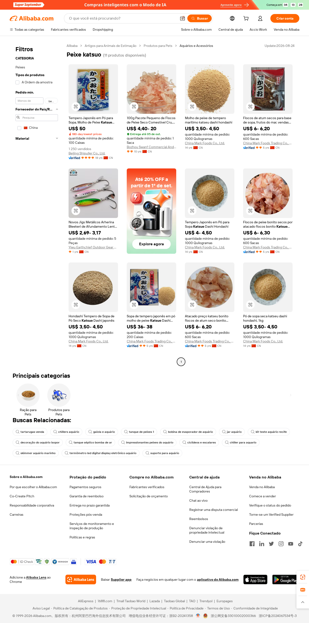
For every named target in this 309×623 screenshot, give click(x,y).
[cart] (247, 19)
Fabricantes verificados (146, 487)
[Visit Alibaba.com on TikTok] (300, 544)
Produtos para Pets (158, 46)
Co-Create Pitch (22, 496)
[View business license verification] (198, 615)
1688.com (105, 601)
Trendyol (205, 601)
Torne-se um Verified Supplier (271, 514)
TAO (192, 601)
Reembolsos (198, 519)
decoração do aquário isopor (40, 442)
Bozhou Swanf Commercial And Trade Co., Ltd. (151, 147)
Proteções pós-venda (86, 514)
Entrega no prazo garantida (90, 505)
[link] (302, 577)
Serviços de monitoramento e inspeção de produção (92, 526)
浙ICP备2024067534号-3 (278, 616)
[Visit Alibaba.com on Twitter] (271, 544)
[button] (182, 18)
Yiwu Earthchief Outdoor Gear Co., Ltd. (93, 247)
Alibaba (72, 46)
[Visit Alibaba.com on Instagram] (281, 544)
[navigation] (37, 204)
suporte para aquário (164, 453)
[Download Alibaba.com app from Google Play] (285, 579)
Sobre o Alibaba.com (26, 477)
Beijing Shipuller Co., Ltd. (87, 153)
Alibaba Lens (36, 577)
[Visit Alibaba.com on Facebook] (252, 544)
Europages (225, 601)
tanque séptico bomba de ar (93, 442)
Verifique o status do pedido (270, 505)
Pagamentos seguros (85, 487)
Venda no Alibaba (262, 487)
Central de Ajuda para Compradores (205, 489)
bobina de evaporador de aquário (190, 432)
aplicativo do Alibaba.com (218, 579)
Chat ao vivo (198, 500)
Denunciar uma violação (207, 541)
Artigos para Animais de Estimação (110, 46)
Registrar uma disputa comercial (213, 510)
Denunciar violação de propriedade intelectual (206, 530)
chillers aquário (68, 432)
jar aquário (234, 432)
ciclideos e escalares (201, 442)
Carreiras (16, 514)
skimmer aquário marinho (38, 453)
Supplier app (121, 579)
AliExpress (85, 601)
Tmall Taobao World (130, 601)
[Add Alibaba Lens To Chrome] (80, 579)
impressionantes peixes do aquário (149, 442)
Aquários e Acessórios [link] (196, 46)
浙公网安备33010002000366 (233, 616)
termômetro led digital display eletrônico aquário (103, 453)
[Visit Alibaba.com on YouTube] (291, 544)
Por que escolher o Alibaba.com (33, 487)
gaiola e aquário (104, 432)
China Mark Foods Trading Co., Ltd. (268, 143)
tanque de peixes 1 (141, 432)
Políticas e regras (82, 537)
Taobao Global (174, 601)
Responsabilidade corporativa (32, 505)
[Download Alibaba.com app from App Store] (255, 579)
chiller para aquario (243, 442)
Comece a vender (262, 496)
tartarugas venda (32, 432)
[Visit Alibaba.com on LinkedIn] (262, 544)
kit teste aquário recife (271, 432)
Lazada (154, 601)
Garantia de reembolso (87, 496)
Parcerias (256, 524)
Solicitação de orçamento (148, 496)
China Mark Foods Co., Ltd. (205, 143)
